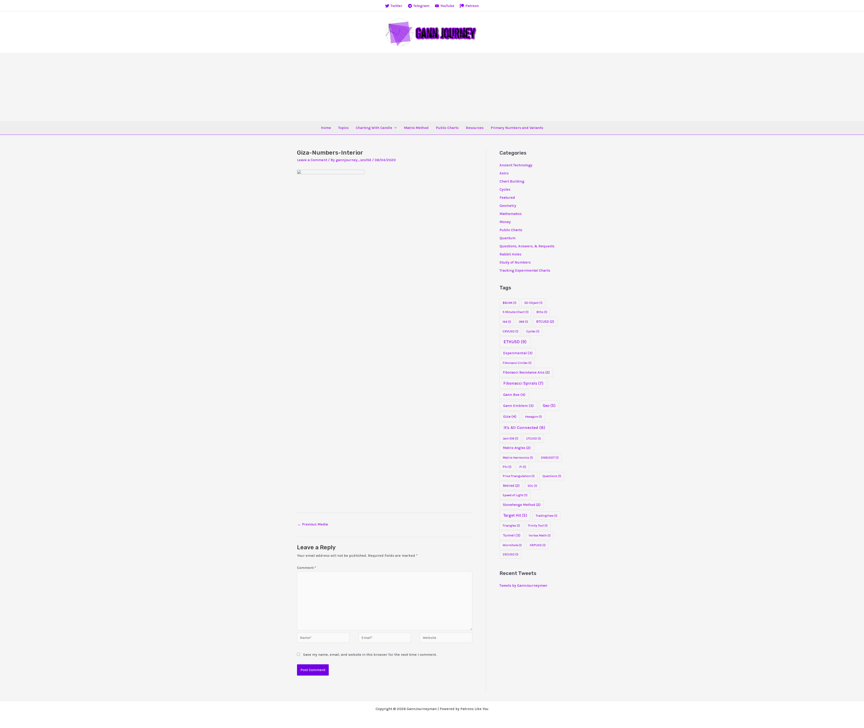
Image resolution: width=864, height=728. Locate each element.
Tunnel (511, 535)
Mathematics (511, 214)
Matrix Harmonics (518, 458)
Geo (549, 405)
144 (507, 322)
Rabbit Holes (510, 254)
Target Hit (515, 515)
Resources (475, 128)
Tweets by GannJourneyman (523, 585)
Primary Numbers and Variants (517, 128)
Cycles (505, 189)
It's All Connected (524, 427)
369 (523, 322)
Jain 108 (510, 438)
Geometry (508, 205)
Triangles (511, 525)
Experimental (518, 353)
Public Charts (447, 128)
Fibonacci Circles (517, 363)
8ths (541, 312)
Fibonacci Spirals (523, 383)
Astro (504, 173)
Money (505, 222)
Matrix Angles (517, 448)
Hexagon (533, 417)
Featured (507, 197)
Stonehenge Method (521, 505)
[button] (394, 128)
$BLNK (509, 303)
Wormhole (512, 545)
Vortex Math (540, 535)
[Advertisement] (432, 87)
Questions (551, 476)
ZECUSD (510, 554)
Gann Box (514, 394)
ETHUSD (515, 341)
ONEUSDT (550, 458)
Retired (511, 486)
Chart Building (512, 181)
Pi (522, 467)
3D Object (533, 303)
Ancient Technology (516, 165)
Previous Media (312, 524)
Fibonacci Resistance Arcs (526, 372)
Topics (343, 128)
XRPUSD (538, 545)
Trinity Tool (538, 525)
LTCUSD (533, 438)
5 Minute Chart (516, 312)
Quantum (507, 238)
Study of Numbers (515, 262)
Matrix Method (416, 128)
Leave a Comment (312, 160)
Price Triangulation (519, 476)
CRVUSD (510, 331)
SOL (532, 486)
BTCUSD (545, 322)
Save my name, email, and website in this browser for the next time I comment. (370, 654)
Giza (509, 416)
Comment (306, 568)
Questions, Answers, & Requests (527, 246)
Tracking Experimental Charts (525, 270)
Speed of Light (515, 495)
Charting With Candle (374, 128)
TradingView (546, 516)
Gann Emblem (518, 405)
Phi (507, 467)
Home (326, 128)
